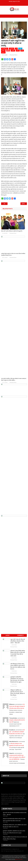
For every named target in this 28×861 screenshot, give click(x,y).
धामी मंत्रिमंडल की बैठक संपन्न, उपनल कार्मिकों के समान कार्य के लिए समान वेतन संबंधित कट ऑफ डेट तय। (17, 666)
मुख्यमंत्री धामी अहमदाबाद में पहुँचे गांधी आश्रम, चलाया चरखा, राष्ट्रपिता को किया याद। (24, 203)
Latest (8, 635)
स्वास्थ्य (3, 52)
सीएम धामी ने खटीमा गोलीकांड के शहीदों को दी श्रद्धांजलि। (12, 231)
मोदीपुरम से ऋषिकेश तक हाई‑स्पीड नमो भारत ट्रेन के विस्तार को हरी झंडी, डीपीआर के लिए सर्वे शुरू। (17, 692)
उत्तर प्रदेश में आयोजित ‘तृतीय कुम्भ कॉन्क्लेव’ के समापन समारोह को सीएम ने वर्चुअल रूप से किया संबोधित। (13, 379)
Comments (20, 635)
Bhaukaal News (13, 55)
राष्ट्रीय (13, 50)
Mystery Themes (19, 859)
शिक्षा (22, 50)
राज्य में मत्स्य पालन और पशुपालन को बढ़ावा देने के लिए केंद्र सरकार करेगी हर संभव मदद (17, 706)
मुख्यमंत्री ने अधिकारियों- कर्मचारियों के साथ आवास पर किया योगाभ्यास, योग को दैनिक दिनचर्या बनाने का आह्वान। (17, 679)
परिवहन (3, 50)
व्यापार (18, 50)
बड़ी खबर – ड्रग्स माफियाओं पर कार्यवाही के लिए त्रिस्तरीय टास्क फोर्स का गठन (17, 731)
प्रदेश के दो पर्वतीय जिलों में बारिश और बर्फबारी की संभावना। (6, 203)
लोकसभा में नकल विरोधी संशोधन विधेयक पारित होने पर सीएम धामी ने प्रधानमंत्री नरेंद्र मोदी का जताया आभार (17, 653)
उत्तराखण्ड (11, 48)
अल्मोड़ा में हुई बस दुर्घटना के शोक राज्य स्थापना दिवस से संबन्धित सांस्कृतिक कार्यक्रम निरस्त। (13, 254)
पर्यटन (8, 50)
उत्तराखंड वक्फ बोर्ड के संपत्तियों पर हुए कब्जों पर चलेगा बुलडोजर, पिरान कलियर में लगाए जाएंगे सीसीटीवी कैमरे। (17, 757)
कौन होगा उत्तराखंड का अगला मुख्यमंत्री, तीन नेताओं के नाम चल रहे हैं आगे (16, 745)
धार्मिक (20, 48)
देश (16, 48)
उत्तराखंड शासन (4, 48)
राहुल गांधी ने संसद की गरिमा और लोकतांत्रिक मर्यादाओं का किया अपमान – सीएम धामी (17, 641)
